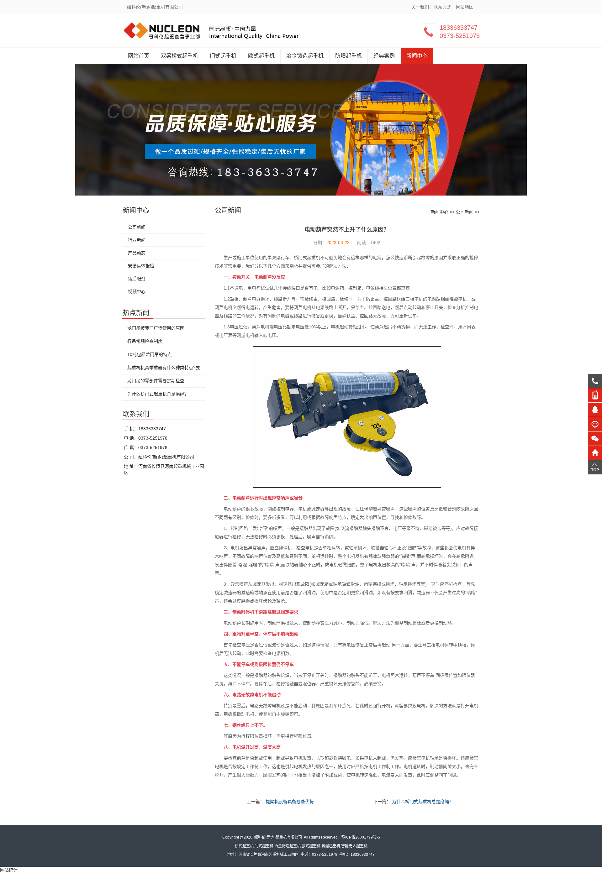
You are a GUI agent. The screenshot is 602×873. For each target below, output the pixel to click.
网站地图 (464, 6)
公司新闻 (464, 211)
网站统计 (9, 869)
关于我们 (420, 6)
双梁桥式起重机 (179, 56)
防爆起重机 (348, 56)
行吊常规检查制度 (144, 341)
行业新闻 (136, 240)
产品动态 (136, 252)
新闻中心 (417, 56)
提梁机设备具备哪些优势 (290, 801)
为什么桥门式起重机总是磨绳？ (422, 801)
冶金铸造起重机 (305, 56)
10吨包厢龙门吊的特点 (149, 354)
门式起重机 (223, 56)
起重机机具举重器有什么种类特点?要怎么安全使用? (178, 367)
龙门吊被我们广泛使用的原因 (155, 328)
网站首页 (138, 56)
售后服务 (136, 278)
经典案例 (384, 56)
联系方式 (442, 6)
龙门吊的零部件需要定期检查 (155, 380)
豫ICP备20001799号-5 (360, 837)
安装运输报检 (141, 265)
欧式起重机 (261, 56)
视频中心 (136, 291)
